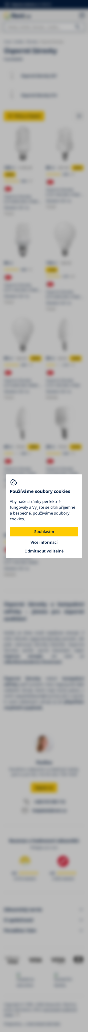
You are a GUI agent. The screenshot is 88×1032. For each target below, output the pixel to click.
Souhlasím (44, 531)
